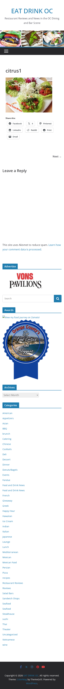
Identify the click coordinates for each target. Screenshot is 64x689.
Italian (5, 531)
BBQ (4, 428)
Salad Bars (8, 593)
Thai (4, 624)
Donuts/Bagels (10, 469)
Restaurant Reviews (12, 583)
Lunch (5, 546)
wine (4, 644)
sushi (5, 619)
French (6, 495)
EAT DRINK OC (32, 11)
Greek (5, 505)
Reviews (6, 588)
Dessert (6, 459)
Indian (5, 526)
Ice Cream (7, 521)
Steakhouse (8, 613)
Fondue (6, 480)
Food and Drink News (13, 485)
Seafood (6, 603)
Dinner (6, 464)
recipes (6, 577)
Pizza (5, 572)
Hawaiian (7, 516)
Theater (6, 629)
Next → (57, 156)
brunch (6, 433)
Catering (6, 438)
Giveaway (7, 500)
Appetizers (8, 418)
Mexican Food (9, 562)
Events (5, 474)
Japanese (7, 536)
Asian (5, 423)
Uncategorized (10, 634)
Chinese (6, 444)
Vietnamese (8, 639)
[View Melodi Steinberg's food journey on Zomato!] (21, 317)
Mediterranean (10, 552)
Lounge (6, 541)
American (7, 413)
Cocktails (7, 449)
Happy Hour (8, 510)
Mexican (6, 557)
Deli (4, 454)
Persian (6, 567)
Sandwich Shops (11, 598)
